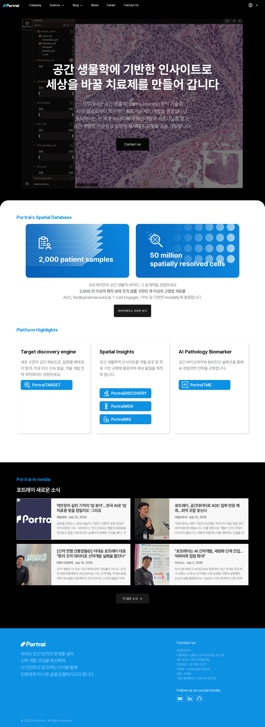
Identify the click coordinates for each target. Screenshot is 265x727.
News (94, 5)
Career (111, 5)
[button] (57, 5)
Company (35, 5)
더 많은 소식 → (132, 599)
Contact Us (131, 5)
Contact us (132, 144)
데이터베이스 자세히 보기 (132, 310)
